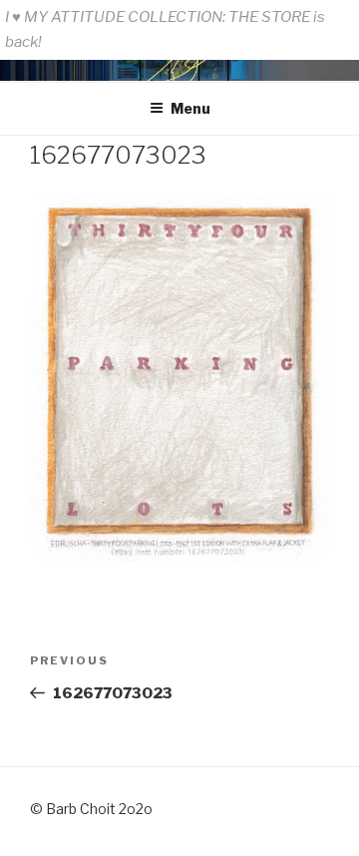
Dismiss (325, 42)
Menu (190, 108)
